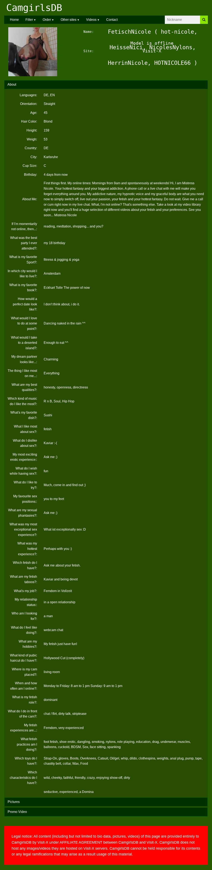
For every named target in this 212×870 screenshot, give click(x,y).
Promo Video (17, 811)
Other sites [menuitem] (68, 19)
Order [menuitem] (47, 19)
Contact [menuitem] (112, 19)
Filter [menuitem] (29, 19)
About (11, 84)
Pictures (14, 802)
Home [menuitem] (14, 19)
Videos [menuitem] (91, 19)
